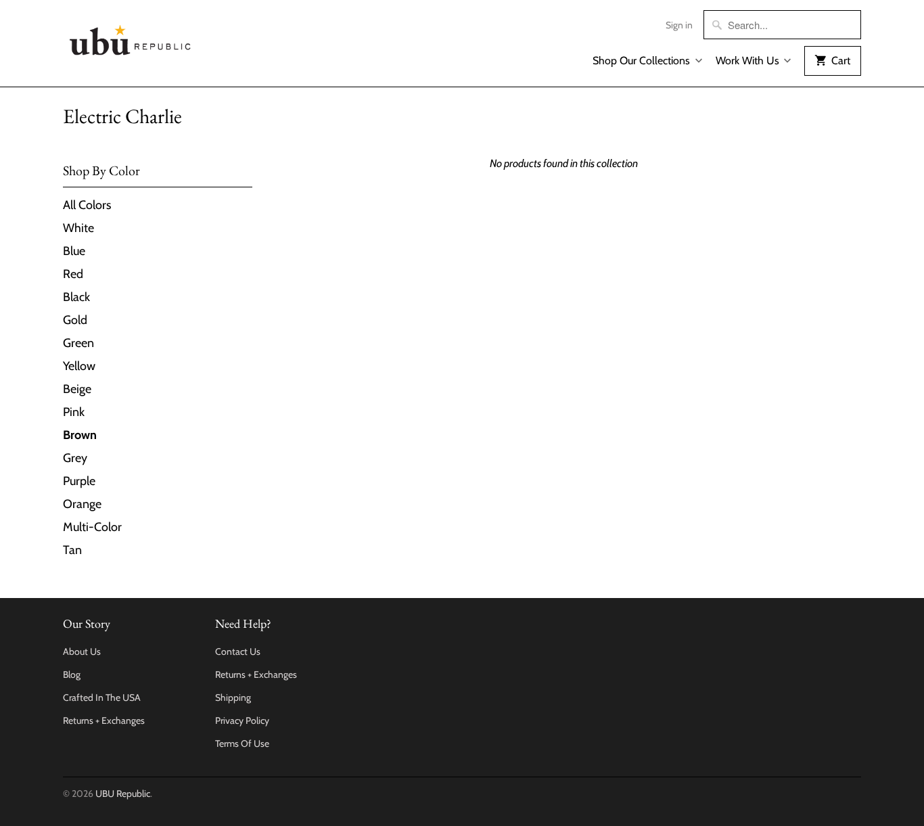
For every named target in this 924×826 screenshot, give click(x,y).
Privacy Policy (242, 720)
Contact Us (237, 651)
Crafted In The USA (102, 697)
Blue (74, 251)
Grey (75, 458)
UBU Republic (122, 793)
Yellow (79, 366)
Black (76, 297)
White (78, 228)
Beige (77, 389)
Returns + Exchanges (104, 720)
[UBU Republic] (130, 37)
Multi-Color (92, 527)
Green (78, 343)
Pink (74, 412)
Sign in (679, 25)
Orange (82, 504)
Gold (75, 320)
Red (73, 274)
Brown (80, 435)
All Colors (87, 205)
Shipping (233, 697)
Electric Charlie (122, 116)
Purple (79, 481)
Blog (71, 674)
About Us (82, 651)
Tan (72, 550)
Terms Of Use (242, 743)
